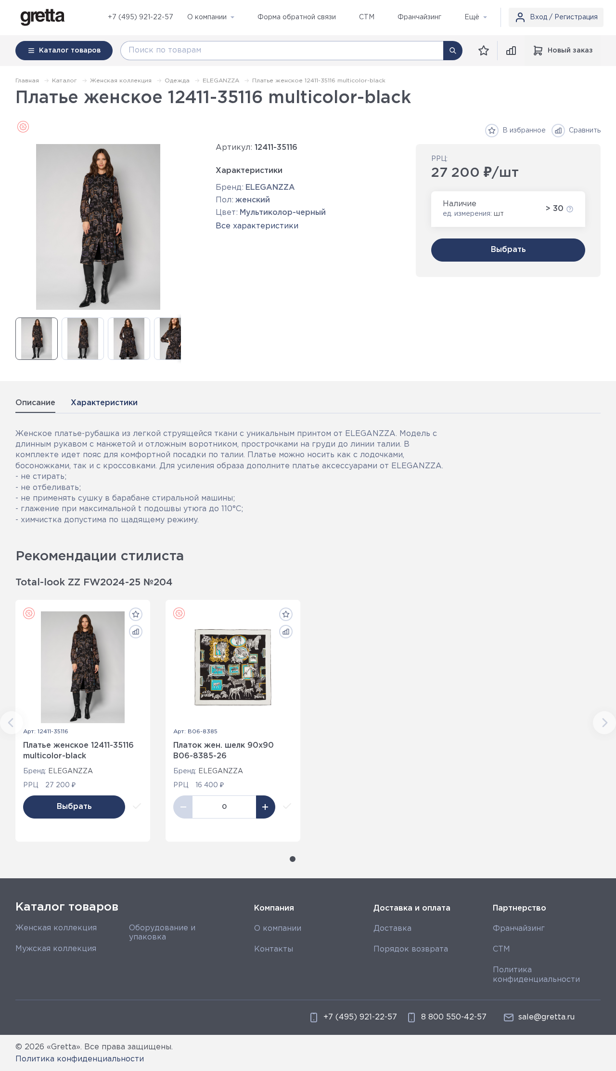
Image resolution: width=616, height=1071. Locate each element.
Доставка (392, 928)
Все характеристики (257, 226)
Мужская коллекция (55, 948)
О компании (277, 928)
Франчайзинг (519, 928)
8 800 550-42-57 (454, 1017)
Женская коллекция (56, 928)
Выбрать (508, 249)
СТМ (501, 949)
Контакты (273, 949)
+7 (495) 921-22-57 (140, 17)
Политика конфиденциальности (79, 1059)
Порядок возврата (410, 949)
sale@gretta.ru (546, 1017)
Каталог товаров (66, 907)
